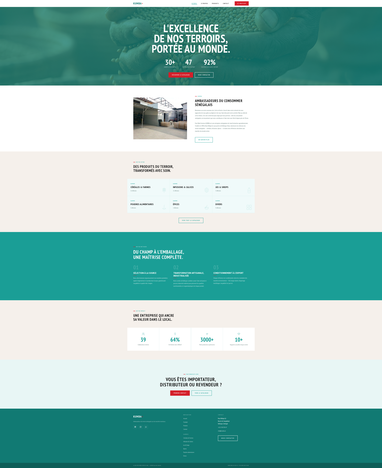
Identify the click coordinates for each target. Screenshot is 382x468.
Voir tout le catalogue (191, 220)
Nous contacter (204, 75)
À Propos (204, 3)
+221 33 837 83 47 (222, 427)
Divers (185, 456)
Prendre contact (180, 393)
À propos (185, 422)
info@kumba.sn (222, 431)
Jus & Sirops (186, 445)
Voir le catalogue (201, 393)
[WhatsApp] (146, 427)
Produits (215, 3)
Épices (185, 449)
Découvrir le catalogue (181, 75)
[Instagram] (140, 427)
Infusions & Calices (188, 441)
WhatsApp (243, 3)
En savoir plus (203, 140)
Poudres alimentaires (188, 452)
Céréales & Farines (188, 438)
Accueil (194, 3)
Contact (226, 3)
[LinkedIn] (135, 427)
